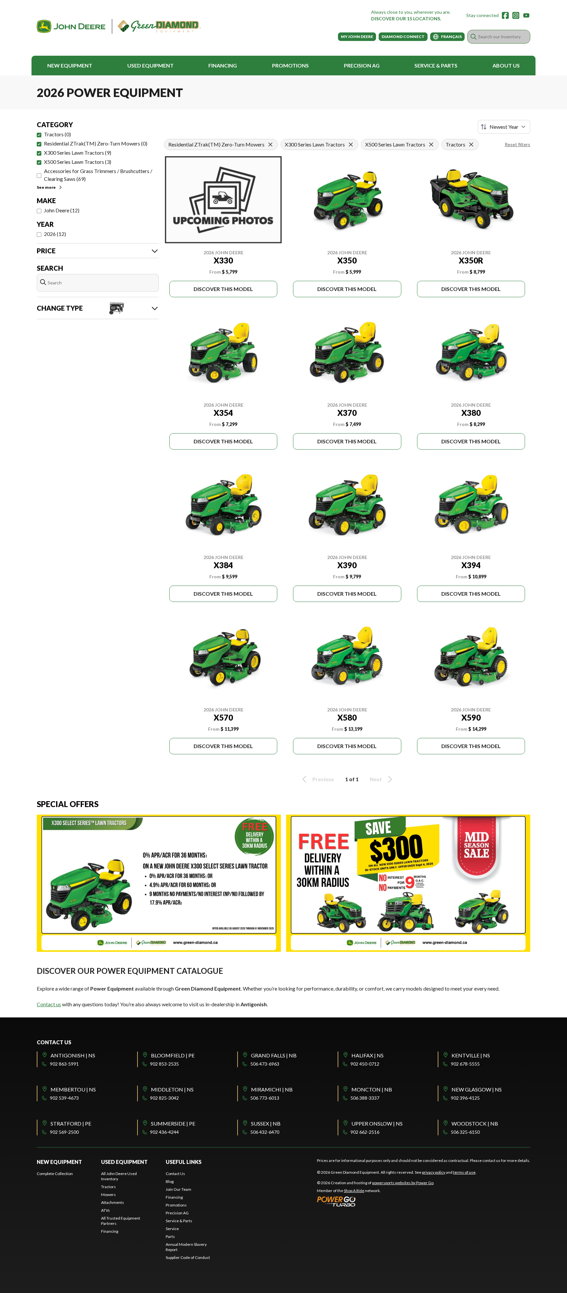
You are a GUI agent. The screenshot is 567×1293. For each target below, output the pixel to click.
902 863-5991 (64, 1064)
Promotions (290, 65)
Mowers (108, 1194)
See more (46, 187)
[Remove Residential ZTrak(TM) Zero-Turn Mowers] (270, 144)
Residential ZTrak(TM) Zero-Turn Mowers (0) (95, 143)
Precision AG (362, 65)
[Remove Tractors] (471, 144)
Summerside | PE (173, 1123)
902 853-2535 (164, 1064)
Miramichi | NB (272, 1089)
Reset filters (517, 144)
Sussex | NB (266, 1123)
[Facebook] (505, 15)
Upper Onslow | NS (377, 1123)
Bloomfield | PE (173, 1055)
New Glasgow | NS (477, 1089)
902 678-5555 (465, 1064)
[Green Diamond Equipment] (119, 26)
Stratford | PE (71, 1123)
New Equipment (69, 65)
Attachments (112, 1202)
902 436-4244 (164, 1132)
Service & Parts (435, 65)
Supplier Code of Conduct (188, 1257)
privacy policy (433, 1172)
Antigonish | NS (73, 1055)
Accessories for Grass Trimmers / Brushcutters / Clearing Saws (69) (98, 175)
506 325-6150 (465, 1132)
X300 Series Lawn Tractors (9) (77, 152)
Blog (170, 1181)
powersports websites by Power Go (402, 1182)
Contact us (49, 1004)
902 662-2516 (364, 1132)
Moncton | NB (371, 1089)
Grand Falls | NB (274, 1055)
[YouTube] (526, 15)
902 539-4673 (64, 1098)
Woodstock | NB (475, 1123)
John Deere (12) (61, 210)
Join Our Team (178, 1189)
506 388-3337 (364, 1098)
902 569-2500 (64, 1132)
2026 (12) (55, 234)
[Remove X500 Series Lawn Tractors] (431, 144)
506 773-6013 (264, 1098)
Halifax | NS (367, 1055)
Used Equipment (150, 65)
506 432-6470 (264, 1132)
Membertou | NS (73, 1089)
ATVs (105, 1210)
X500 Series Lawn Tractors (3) (77, 162)
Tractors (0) (57, 134)
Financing (222, 65)
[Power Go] (375, 1201)
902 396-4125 (465, 1098)
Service (172, 1228)
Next (376, 779)
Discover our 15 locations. (406, 18)
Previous (323, 779)
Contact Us (175, 1173)
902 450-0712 (364, 1064)
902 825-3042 (164, 1098)
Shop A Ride (354, 1190)
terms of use (464, 1172)
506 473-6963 (264, 1064)
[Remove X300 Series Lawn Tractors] (350, 144)
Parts (170, 1236)
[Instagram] (516, 15)
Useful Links (183, 1162)
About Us (506, 65)
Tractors (108, 1186)
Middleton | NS (172, 1089)
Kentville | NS (471, 1055)
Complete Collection (55, 1173)
